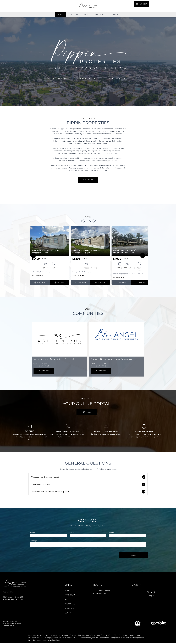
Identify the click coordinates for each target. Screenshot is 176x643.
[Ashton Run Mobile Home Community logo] (59, 339)
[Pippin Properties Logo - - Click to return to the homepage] (88, 2)
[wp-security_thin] (144, 429)
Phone (111, 533)
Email (72, 533)
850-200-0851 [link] (8, 592)
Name (32, 533)
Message (33, 541)
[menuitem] (60, 14)
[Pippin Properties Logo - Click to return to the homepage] (15, 578)
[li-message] (106, 430)
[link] (137, 622)
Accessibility (14, 621)
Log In (151, 596)
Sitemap (5, 621)
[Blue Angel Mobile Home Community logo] (116, 339)
